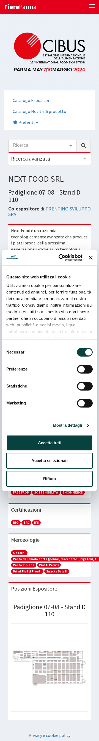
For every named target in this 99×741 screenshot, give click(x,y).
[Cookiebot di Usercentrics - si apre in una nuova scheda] (61, 257)
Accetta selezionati (49, 460)
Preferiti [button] (26, 122)
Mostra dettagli (67, 425)
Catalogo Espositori (32, 100)
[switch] (85, 369)
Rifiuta (49, 478)
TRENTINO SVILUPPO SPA (49, 211)
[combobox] (42, 146)
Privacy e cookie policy (49, 735)
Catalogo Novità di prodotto (39, 111)
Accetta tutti (49, 442)
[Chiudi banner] (91, 258)
